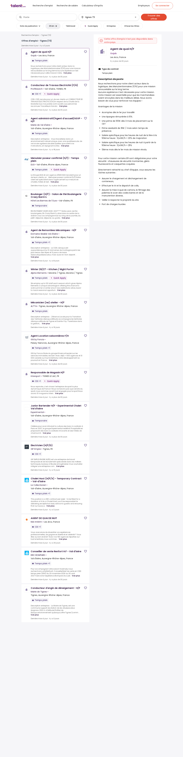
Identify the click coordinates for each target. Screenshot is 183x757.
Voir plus (67, 73)
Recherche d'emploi (30, 35)
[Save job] (85, 52)
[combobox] (48, 17)
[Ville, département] (106, 17)
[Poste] (47, 17)
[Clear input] (135, 17)
